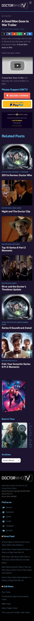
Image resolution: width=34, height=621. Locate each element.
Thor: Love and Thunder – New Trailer (16, 612)
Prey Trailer (6, 592)
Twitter (8, 517)
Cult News (8, 586)
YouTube (8, 530)
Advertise (5, 485)
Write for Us (22, 485)
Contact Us (13, 485)
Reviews (15, 172)
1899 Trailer (6, 604)
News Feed (8, 536)
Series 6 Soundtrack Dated (17, 327)
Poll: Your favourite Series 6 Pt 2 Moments (16, 365)
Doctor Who (7, 29)
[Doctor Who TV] (15, 7)
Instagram (9, 526)
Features (16, 244)
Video (21, 29)
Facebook (9, 512)
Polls (14, 360)
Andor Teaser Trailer (9, 608)
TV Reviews (23, 172)
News (16, 29)
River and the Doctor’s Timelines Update (14, 288)
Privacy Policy (6, 488)
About (14, 488)
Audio (4, 322)
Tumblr (8, 521)
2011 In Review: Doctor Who (17, 175)
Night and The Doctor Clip (16, 211)
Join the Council (17, 125)
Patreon (8, 507)
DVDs (14, 208)
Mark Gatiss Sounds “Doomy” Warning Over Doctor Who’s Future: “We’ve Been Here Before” (17, 570)
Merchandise (22, 322)
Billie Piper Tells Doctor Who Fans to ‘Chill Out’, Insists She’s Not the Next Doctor (16, 560)
